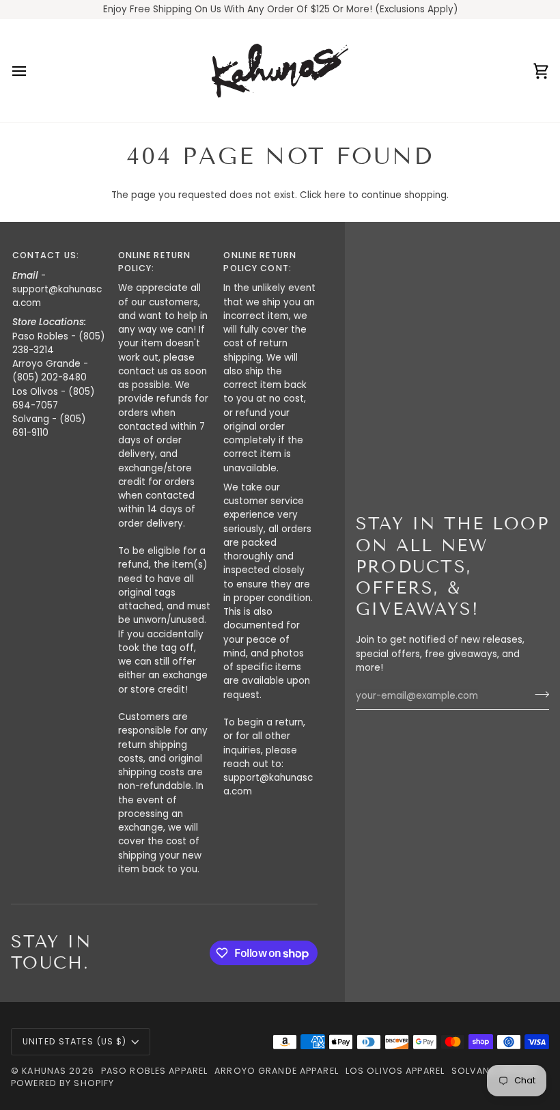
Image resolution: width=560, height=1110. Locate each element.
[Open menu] (31, 70)
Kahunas (44, 1071)
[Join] (538, 694)
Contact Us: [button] (45, 255)
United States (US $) (75, 1041)
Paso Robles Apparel (154, 1071)
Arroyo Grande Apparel (276, 1071)
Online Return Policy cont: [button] (259, 261)
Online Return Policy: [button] (154, 261)
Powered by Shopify (62, 1083)
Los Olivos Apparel (395, 1071)
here (335, 195)
